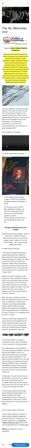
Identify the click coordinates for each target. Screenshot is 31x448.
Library (10, 410)
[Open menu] (28, 3)
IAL (3, 3)
